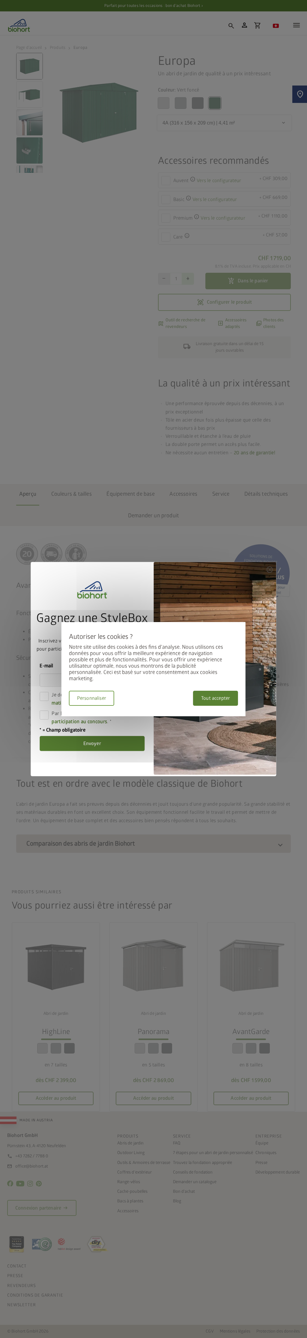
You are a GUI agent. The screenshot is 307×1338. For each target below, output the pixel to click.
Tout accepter (215, 698)
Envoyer (92, 744)
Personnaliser (91, 698)
